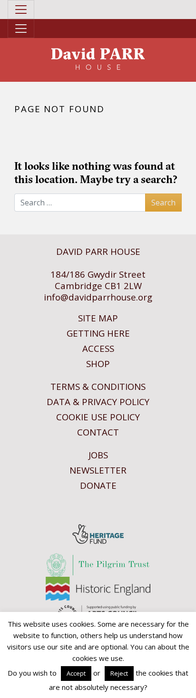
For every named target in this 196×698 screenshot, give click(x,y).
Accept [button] (76, 673)
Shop (98, 363)
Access (98, 348)
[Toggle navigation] (21, 9)
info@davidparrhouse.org (98, 297)
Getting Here (98, 333)
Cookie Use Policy (98, 417)
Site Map (98, 318)
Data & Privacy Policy (98, 401)
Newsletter (98, 470)
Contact (98, 432)
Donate (98, 485)
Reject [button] (119, 673)
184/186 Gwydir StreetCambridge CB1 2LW (98, 279)
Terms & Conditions (98, 386)
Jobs (98, 455)
